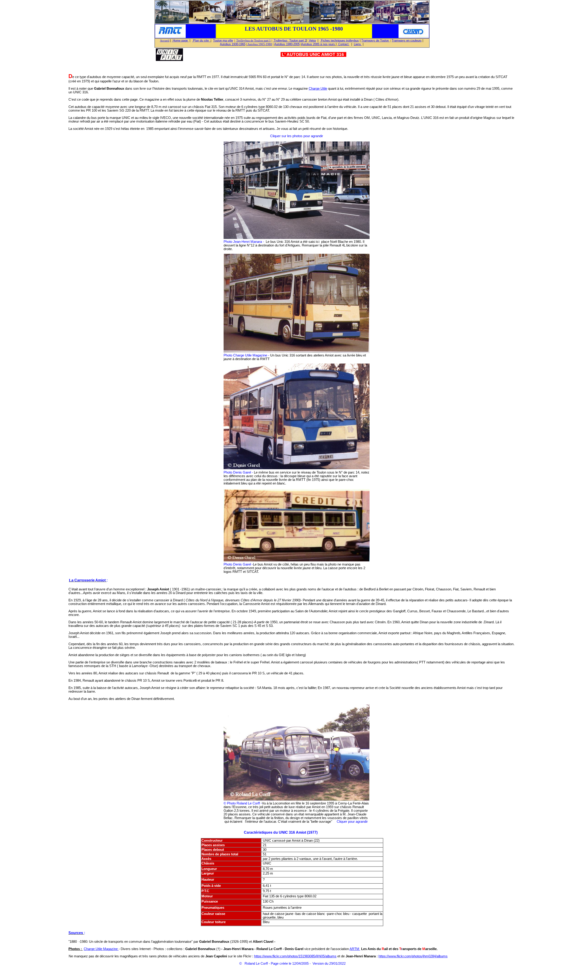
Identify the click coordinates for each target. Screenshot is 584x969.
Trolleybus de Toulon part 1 (253, 40)
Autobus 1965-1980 (259, 44)
